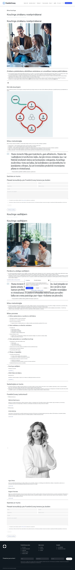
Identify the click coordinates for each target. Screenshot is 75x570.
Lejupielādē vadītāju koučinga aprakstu (13, 279)
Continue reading (11, 209)
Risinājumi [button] (38, 3)
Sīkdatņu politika (34, 290)
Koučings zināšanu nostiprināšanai (24, 14)
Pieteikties (69, 558)
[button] (48, 280)
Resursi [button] (50, 3)
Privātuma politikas (23, 200)
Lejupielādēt (10, 370)
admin (11, 17)
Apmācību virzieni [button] (32, 3)
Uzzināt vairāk (10, 405)
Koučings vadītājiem (17, 214)
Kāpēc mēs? (26, 3)
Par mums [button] (59, 3)
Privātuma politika (40, 290)
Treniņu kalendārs (45, 3)
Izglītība (55, 3)
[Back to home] (9, 3)
